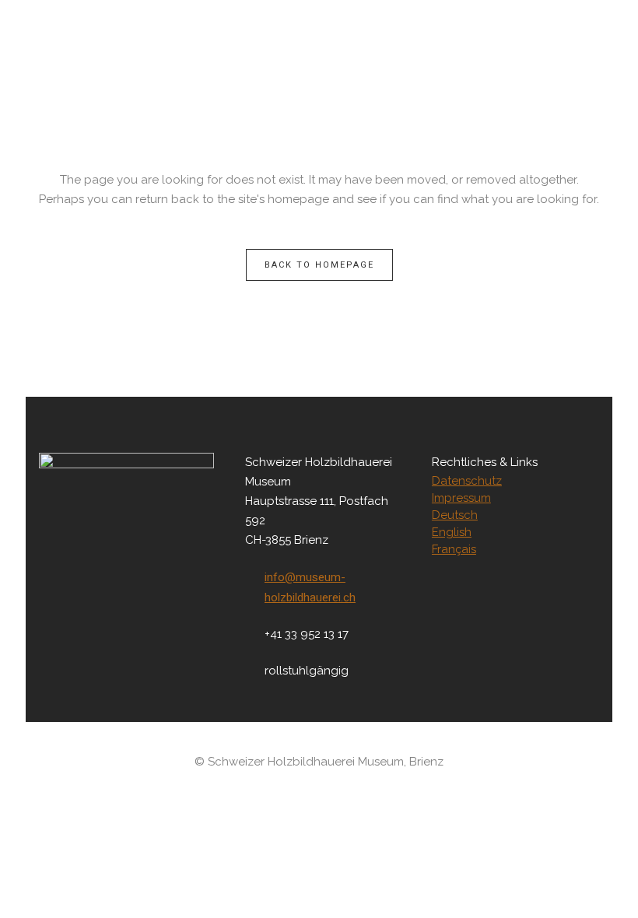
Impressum (461, 498)
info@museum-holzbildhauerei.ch (310, 587)
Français (454, 549)
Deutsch (455, 515)
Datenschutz (467, 481)
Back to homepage (319, 265)
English (451, 532)
